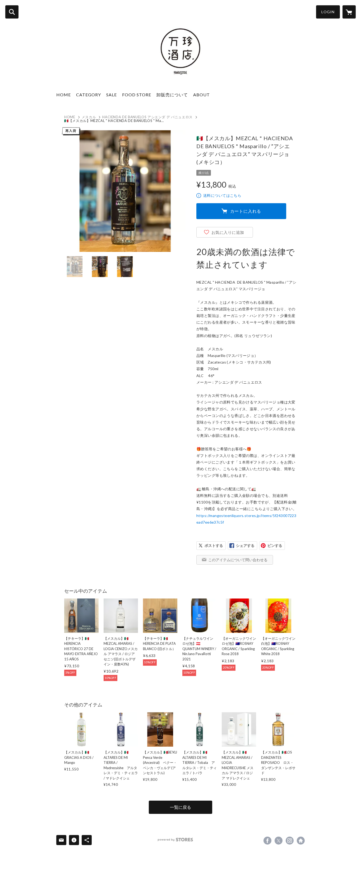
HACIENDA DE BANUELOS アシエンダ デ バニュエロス (147, 117)
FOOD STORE (136, 94)
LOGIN (328, 12)
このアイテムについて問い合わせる (237, 559)
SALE (111, 94)
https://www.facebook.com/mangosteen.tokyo (267, 841)
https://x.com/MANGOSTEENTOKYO (279, 841)
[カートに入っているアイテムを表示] (349, 12)
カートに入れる (245, 211)
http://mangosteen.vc (301, 841)
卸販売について (172, 94)
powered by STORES (175, 840)
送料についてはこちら (222, 195)
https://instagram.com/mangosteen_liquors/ (290, 841)
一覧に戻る (180, 807)
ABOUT (201, 94)
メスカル (89, 117)
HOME (63, 94)
